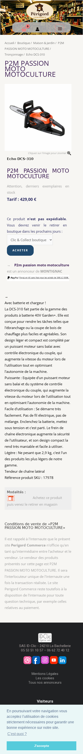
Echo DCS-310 (35, 54)
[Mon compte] (37, 29)
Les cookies (45, 678)
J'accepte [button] (41, 746)
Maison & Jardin (44, 43)
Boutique (23, 43)
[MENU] (59, 28)
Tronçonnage (14, 54)
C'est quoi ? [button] (17, 734)
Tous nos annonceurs (45, 682)
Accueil (9, 43)
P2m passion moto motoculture (41, 265)
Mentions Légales (45, 674)
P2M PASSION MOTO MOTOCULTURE (38, 174)
